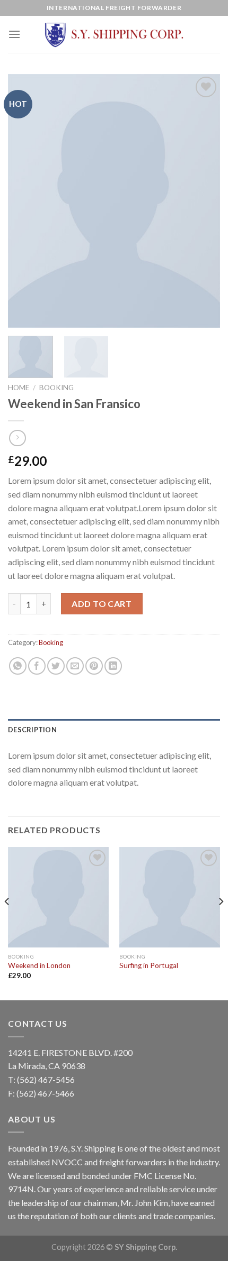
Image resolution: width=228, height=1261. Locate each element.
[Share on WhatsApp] (18, 666)
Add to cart (101, 604)
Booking (56, 387)
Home (18, 387)
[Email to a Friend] (75, 666)
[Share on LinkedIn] (113, 666)
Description (32, 729)
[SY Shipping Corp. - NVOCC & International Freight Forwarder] (114, 34)
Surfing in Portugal (148, 965)
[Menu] (14, 34)
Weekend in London (39, 965)
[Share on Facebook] (37, 666)
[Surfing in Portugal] (169, 897)
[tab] (114, 729)
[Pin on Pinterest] (94, 666)
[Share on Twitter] (56, 666)
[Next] (202, 201)
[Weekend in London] (58, 897)
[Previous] (25, 201)
